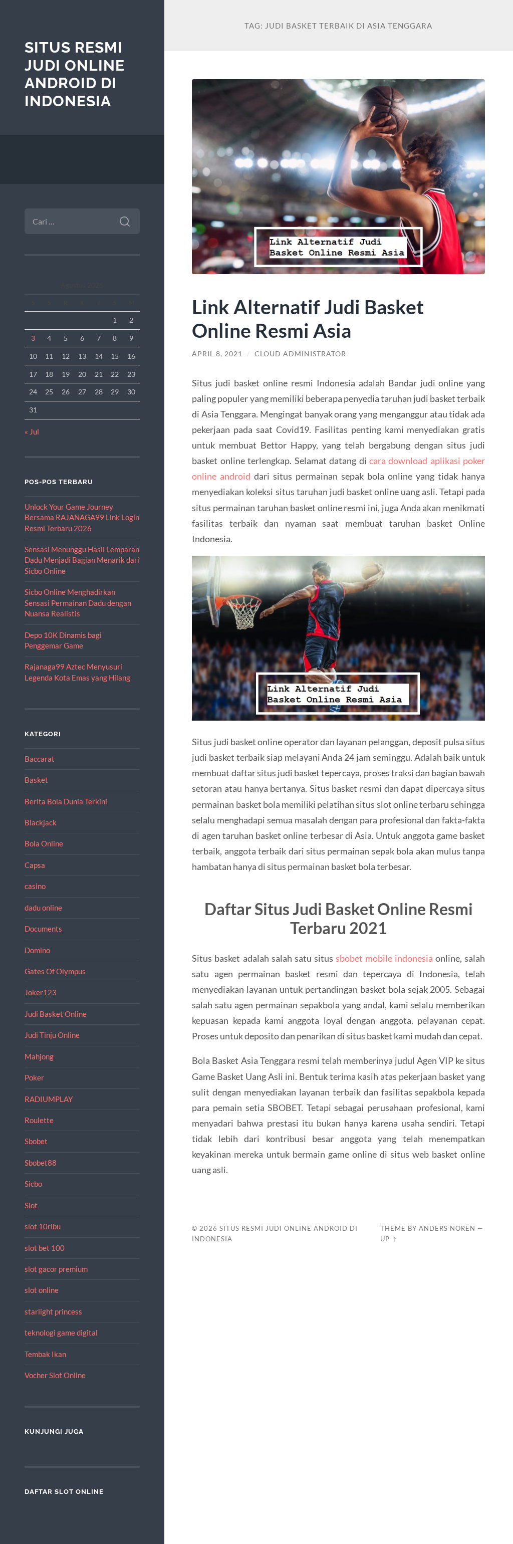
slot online (42, 1289)
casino (35, 886)
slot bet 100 (45, 1247)
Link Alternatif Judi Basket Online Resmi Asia (308, 318)
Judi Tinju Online (52, 1034)
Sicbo (33, 1183)
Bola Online (44, 843)
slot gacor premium (56, 1268)
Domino (37, 950)
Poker (34, 1077)
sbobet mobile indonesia (384, 958)
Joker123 (41, 992)
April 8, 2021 (217, 354)
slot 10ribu (43, 1226)
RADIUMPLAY (49, 1099)
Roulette (39, 1120)
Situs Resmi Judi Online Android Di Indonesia (75, 74)
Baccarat (40, 758)
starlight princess (53, 1311)
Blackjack (41, 822)
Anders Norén (447, 1228)
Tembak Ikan (45, 1354)
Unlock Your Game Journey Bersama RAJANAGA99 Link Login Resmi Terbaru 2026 (82, 517)
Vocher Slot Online (55, 1375)
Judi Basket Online (56, 1013)
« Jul (32, 431)
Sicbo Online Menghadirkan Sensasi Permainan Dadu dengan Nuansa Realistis (78, 602)
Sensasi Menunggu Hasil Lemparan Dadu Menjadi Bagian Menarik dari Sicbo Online (82, 560)
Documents (43, 928)
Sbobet (36, 1141)
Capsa (35, 864)
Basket (36, 779)
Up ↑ (388, 1239)
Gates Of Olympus (55, 971)
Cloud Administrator (300, 354)
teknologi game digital (61, 1332)
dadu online (43, 907)
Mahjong (39, 1056)
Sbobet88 (41, 1162)
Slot (31, 1205)
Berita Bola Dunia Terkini (66, 801)
